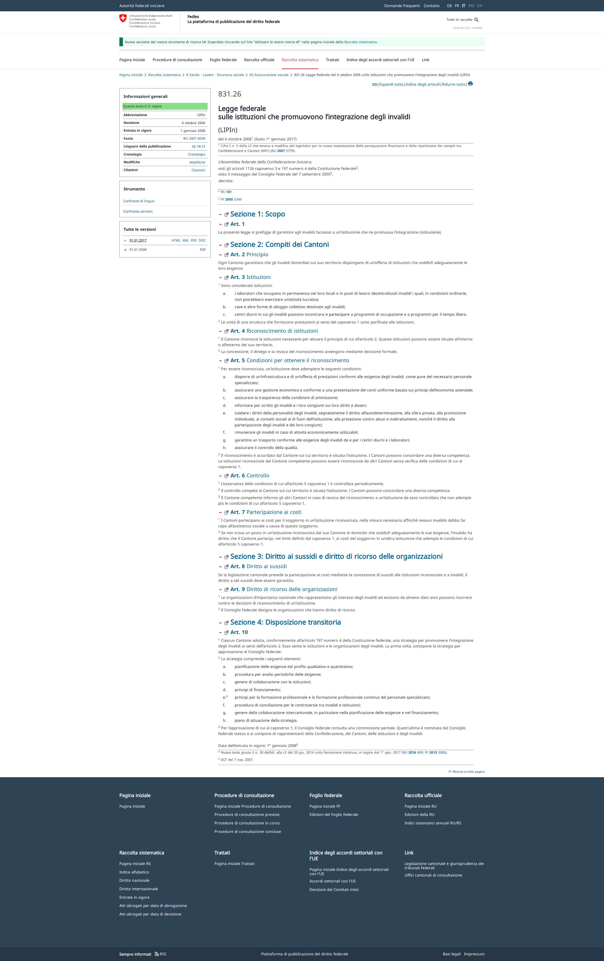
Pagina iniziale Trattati (234, 863)
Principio (249, 254)
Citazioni (198, 170)
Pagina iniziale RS (135, 863)
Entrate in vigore (134, 897)
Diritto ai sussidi (259, 566)
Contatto (432, 5)
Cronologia (196, 154)
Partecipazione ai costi (266, 511)
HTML (176, 240)
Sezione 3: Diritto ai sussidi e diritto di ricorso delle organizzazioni (337, 556)
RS (226, 191)
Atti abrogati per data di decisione (150, 913)
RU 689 (413, 752)
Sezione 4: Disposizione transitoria (286, 621)
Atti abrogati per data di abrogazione (153, 905)
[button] (177, 59)
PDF (194, 240)
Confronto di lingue (138, 201)
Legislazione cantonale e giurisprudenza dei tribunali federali (444, 865)
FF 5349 (231, 199)
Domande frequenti (402, 5)
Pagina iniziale (131, 74)
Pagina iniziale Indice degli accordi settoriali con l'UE (349, 871)
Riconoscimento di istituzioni (274, 330)
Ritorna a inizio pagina (466, 771)
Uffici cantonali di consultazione (433, 875)
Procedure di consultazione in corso (247, 822)
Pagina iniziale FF (325, 806)
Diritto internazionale (138, 888)
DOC (202, 240)
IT (463, 5)
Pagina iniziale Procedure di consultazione (252, 806)
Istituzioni (251, 276)
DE (449, 5)
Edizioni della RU (420, 814)
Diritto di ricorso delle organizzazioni (284, 588)
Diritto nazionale (134, 880)
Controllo (250, 475)
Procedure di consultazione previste (247, 814)
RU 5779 (283, 150)
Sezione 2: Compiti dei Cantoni (280, 244)
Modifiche (197, 162)
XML (185, 240)
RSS (160, 954)
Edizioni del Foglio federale (334, 814)
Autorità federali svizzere (141, 5)
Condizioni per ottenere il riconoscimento (290, 360)
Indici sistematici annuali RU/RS (433, 822)
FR (457, 5)
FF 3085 (435, 752)
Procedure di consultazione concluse (247, 831)
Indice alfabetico (134, 871)
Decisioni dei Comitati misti (334, 889)
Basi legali (452, 954)
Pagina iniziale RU (421, 806)
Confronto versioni (138, 211)
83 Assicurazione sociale (269, 74)
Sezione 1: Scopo (258, 213)
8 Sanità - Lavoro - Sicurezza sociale (215, 74)
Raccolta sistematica (360, 42)
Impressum (474, 954)
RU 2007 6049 (194, 138)
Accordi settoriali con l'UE (333, 880)
